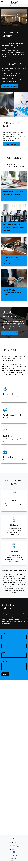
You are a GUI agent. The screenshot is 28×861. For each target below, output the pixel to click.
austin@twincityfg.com (14, 849)
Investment (14, 860)
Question (4, 661)
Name (3, 633)
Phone (3, 652)
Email (3, 643)
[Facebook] (14, 852)
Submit (5, 674)
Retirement (14, 858)
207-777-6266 (15, 841)
